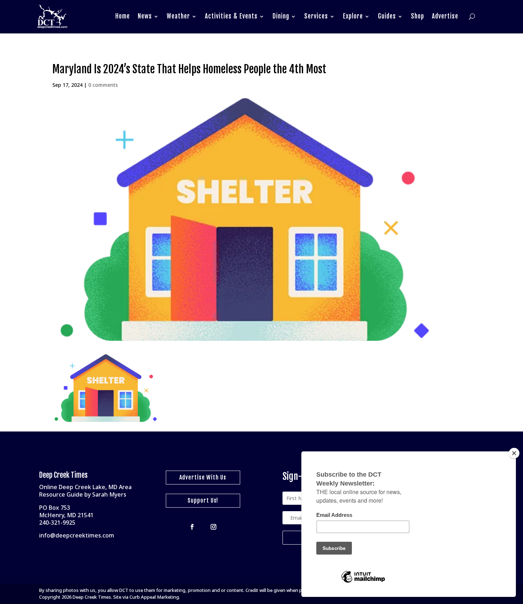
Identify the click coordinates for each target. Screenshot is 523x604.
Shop (417, 16)
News (145, 16)
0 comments (103, 84)
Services (316, 16)
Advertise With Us (202, 477)
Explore (353, 16)
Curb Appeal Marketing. (155, 597)
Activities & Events (231, 16)
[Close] (514, 453)
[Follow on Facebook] (192, 527)
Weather (178, 16)
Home (122, 16)
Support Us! (202, 500)
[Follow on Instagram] (213, 527)
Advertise (445, 16)
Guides (387, 16)
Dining (281, 16)
